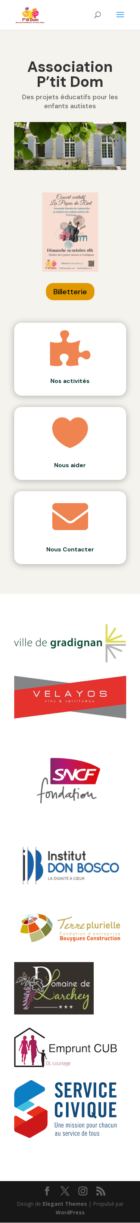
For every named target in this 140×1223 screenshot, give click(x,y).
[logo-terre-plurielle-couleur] (70, 947)
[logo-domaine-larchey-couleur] (54, 1012)
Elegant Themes (65, 1203)
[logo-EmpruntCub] (65, 1065)
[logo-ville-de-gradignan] (70, 660)
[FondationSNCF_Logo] (70, 823)
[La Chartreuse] (70, 167)
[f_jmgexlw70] (65, 1136)
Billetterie (70, 291)
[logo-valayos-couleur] (70, 716)
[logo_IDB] (70, 891)
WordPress (70, 1212)
